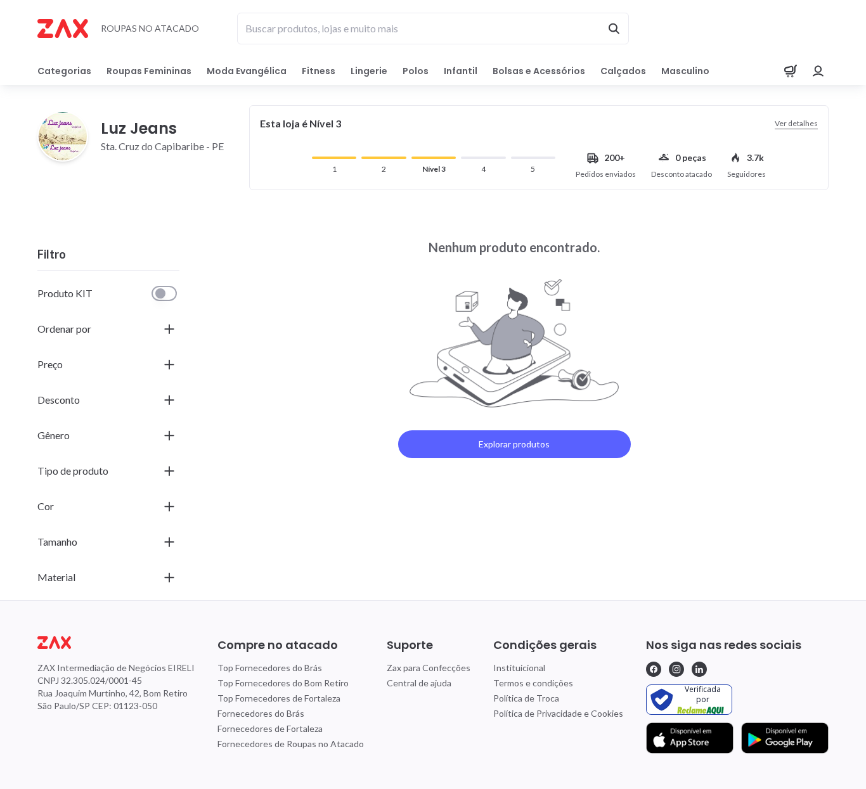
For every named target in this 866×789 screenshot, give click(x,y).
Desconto (58, 400)
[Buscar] (614, 28)
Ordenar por (64, 329)
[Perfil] (818, 71)
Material (56, 577)
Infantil (460, 71)
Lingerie (369, 71)
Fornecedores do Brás (260, 713)
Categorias (64, 71)
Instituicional (519, 667)
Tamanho (57, 542)
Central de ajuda (419, 682)
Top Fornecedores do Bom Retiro (283, 682)
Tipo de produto (72, 471)
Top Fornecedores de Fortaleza (278, 698)
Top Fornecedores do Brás (269, 667)
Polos (416, 71)
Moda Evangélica (247, 71)
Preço (50, 364)
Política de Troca (526, 698)
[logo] (116, 642)
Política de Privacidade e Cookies (558, 713)
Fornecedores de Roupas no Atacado (290, 743)
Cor (45, 506)
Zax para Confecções (428, 667)
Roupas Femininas (149, 71)
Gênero (53, 435)
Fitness (318, 71)
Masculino (685, 71)
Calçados (623, 71)
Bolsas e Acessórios (539, 71)
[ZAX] (62, 28)
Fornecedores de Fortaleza (270, 728)
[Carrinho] (790, 71)
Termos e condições (533, 682)
